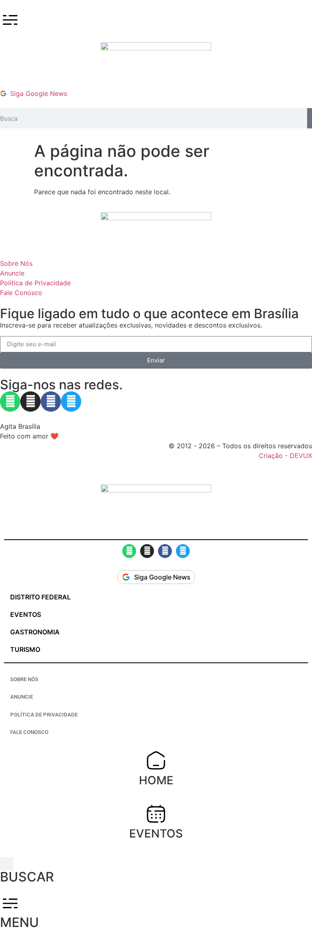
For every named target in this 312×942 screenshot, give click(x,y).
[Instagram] (30, 401)
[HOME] (156, 760)
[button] (6, 863)
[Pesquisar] (309, 118)
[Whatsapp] (10, 401)
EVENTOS (156, 833)
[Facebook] (51, 401)
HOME (156, 780)
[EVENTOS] (156, 813)
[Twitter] (71, 401)
